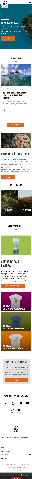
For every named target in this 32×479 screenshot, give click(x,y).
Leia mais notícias (16, 125)
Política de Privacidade (9, 464)
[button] (16, 447)
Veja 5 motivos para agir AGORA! (13, 286)
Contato (18, 464)
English (9, 467)
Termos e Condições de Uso (19, 467)
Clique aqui (16, 380)
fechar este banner (26, 475)
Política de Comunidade (17, 470)
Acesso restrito (26, 464)
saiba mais (8, 38)
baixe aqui (8, 177)
